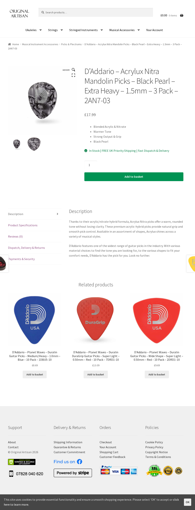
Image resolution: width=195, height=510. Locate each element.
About (12, 442)
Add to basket (134, 176)
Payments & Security (21, 259)
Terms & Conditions (158, 457)
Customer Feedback (112, 457)
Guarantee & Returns (67, 447)
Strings (53, 30)
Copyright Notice (156, 452)
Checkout (106, 442)
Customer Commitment (69, 452)
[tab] (34, 214)
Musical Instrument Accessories (40, 44)
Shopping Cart (109, 452)
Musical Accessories (122, 30)
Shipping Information (68, 442)
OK (187, 502)
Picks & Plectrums (71, 44)
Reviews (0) (15, 236)
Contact (13, 447)
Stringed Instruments (83, 30)
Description (15, 214)
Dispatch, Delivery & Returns (26, 248)
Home (15, 44)
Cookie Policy (154, 442)
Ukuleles (31, 30)
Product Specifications (23, 225)
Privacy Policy (154, 447)
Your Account (154, 30)
